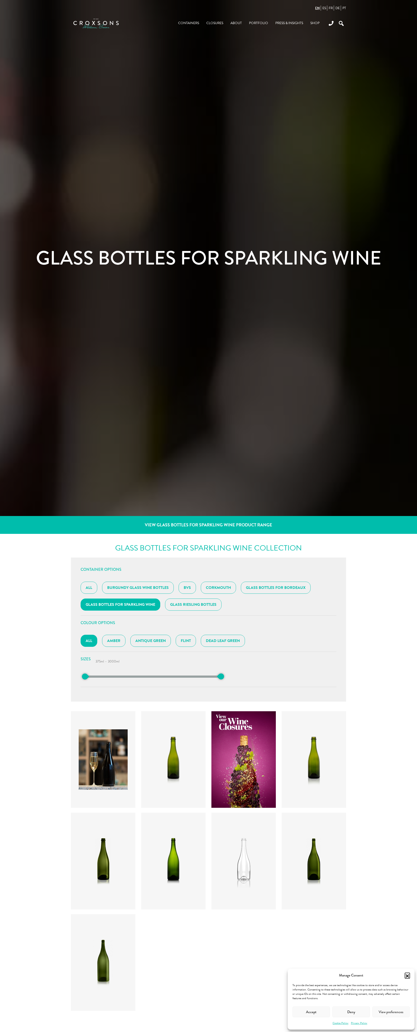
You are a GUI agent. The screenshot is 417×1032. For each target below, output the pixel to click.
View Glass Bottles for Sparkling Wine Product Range (208, 525)
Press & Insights (289, 23)
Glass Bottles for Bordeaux (276, 588)
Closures (214, 23)
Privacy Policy (359, 1023)
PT (344, 8)
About (236, 23)
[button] (407, 975)
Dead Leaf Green (223, 641)
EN (317, 8)
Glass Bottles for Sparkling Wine (120, 604)
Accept (311, 1012)
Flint (186, 641)
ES (324, 8)
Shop (315, 23)
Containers (188, 23)
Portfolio (258, 23)
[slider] (85, 677)
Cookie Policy (340, 1023)
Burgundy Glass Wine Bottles (138, 588)
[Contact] (329, 23)
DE (337, 8)
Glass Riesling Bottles (193, 604)
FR (331, 8)
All (89, 588)
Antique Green (150, 641)
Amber (113, 641)
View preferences (391, 1012)
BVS (187, 588)
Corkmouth (218, 588)
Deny (351, 1012)
